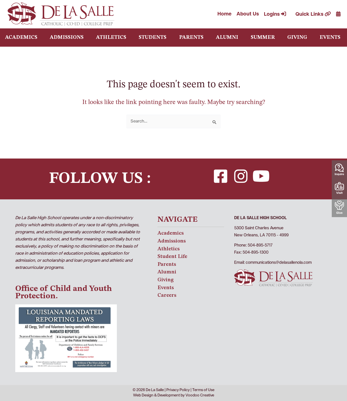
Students (152, 37)
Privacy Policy (178, 390)
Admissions (67, 37)
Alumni (227, 37)
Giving (297, 37)
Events (330, 37)
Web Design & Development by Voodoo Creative (173, 395)
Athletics (111, 37)
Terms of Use (203, 390)
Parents (191, 37)
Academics (21, 37)
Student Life (172, 256)
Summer (263, 37)
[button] (220, 176)
